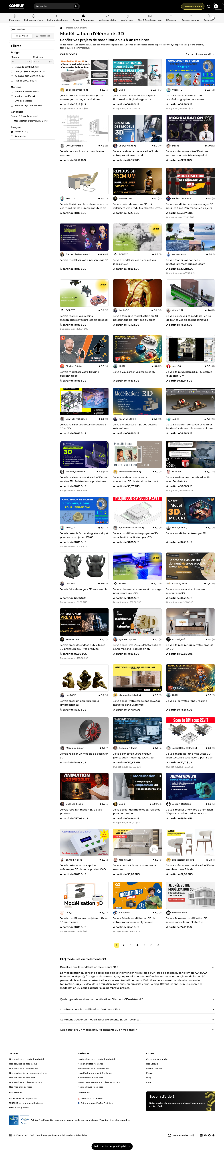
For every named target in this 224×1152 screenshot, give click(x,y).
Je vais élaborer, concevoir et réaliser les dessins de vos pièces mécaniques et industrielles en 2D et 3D (189, 428)
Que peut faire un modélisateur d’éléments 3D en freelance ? (98, 1029)
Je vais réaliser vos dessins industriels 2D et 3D (83, 426)
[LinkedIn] (201, 1135)
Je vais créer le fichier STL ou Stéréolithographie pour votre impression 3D (185, 99)
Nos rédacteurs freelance (90, 1077)
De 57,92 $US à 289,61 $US (30, 71)
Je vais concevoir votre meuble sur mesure (134, 867)
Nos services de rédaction (22, 1077)
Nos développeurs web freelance (95, 1073)
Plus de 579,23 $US (26, 80)
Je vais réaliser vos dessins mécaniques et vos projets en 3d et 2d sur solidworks (84, 320)
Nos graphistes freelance (90, 1064)
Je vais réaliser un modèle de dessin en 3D (84, 755)
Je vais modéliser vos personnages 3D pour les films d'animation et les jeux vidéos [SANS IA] (189, 208)
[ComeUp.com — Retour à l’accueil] (16, 6)
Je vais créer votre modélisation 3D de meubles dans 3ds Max (190, 867)
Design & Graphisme (76, 27)
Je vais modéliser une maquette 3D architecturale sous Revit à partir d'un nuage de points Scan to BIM (189, 757)
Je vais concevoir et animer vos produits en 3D (185, 591)
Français (21, 131)
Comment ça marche (157, 1059)
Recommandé (203, 54)
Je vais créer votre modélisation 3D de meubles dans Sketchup (137, 702)
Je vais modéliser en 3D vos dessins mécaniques (135, 426)
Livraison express (23, 101)
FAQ (148, 1082)
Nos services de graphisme (23, 1064)
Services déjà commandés (28, 105)
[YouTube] (205, 1135)
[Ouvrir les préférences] (208, 6)
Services (23, 36)
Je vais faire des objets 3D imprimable (83, 589)
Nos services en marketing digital (26, 1059)
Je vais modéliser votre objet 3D (186, 533)
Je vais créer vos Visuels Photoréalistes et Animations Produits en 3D (137, 647)
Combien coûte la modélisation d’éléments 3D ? (90, 1009)
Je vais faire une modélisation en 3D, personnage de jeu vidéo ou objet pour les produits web (136, 320)
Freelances (44, 36)
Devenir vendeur (154, 1068)
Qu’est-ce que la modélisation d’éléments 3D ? (89, 966)
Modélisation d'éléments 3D (28, 121)
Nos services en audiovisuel (23, 1068)
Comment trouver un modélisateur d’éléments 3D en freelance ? (100, 1019)
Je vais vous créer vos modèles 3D (134, 371)
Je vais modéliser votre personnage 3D (84, 260)
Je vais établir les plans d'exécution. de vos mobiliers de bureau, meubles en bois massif (84, 208)
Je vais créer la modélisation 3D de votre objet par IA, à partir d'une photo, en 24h (81, 99)
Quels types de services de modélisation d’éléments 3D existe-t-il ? (101, 999)
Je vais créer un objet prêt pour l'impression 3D (79, 702)
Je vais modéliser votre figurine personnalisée (79, 373)
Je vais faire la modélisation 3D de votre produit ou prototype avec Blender (134, 922)
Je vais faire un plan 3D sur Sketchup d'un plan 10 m (189, 373)
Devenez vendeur (193, 6)
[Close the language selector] (130, 1146)
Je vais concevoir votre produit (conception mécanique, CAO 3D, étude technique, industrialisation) (134, 757)
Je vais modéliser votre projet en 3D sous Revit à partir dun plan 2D (135, 535)
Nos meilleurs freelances (90, 1087)
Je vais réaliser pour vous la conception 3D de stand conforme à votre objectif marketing (135, 481)
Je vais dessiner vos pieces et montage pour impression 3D (137, 591)
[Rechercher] (76, 6)
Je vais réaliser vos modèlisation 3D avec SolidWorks (188, 479)
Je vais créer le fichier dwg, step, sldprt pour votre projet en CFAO (84, 535)
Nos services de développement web (28, 1073)
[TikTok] (213, 1135)
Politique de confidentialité (73, 1135)
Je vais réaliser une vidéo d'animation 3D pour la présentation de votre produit (189, 813)
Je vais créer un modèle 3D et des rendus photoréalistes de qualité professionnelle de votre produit (187, 155)
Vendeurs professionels (27, 91)
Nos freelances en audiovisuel (93, 1068)
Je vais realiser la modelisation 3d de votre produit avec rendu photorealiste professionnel (135, 155)
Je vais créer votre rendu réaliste (186, 700)
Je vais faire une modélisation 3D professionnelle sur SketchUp (186, 920)
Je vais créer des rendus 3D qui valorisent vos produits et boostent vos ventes (137, 208)
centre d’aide (156, 1106)
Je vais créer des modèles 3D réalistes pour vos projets (136, 811)
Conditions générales (47, 1135)
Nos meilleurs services (20, 1087)
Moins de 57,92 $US (27, 67)
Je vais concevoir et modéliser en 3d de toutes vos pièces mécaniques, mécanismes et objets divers (188, 320)
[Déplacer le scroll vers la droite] (213, 18)
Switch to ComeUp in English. (110, 1146)
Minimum (16, 57)
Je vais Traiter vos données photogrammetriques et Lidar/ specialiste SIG (185, 264)
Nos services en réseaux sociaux (25, 1082)
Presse (149, 1073)
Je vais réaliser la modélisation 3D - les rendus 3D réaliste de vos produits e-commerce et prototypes (83, 481)
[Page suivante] (158, 945)
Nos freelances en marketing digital (96, 1059)
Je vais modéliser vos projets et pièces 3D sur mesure (83, 920)
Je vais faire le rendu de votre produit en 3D (189, 647)
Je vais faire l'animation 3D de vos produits (81, 811)
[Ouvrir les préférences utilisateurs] (221, 6)
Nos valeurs (152, 1064)
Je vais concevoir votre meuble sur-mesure (82, 153)
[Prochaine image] (105, 72)
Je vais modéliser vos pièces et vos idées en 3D (134, 262)
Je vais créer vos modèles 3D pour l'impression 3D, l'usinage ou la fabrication (134, 99)
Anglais (20, 136)
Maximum (38, 57)
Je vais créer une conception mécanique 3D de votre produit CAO (83, 867)
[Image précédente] (63, 72)
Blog (148, 1077)
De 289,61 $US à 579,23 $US (30, 76)
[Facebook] (209, 1135)
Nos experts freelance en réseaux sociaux (99, 1082)
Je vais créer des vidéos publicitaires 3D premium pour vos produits (82, 647)
